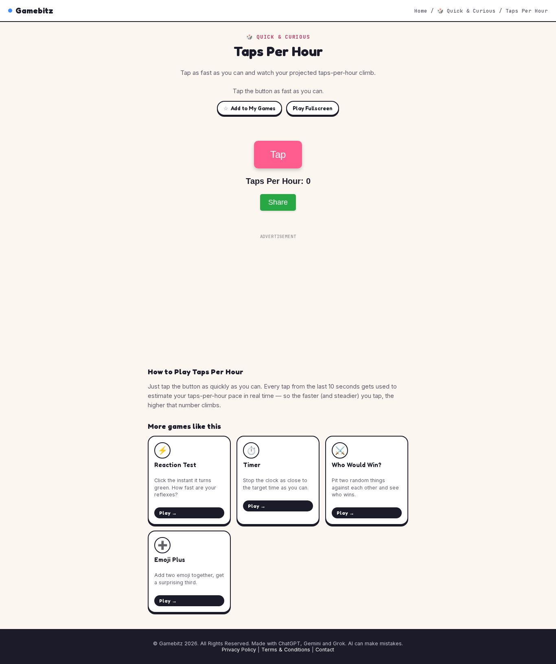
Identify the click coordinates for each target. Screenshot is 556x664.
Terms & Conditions (285, 650)
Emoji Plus (169, 560)
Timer (251, 465)
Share (278, 202)
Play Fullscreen (313, 108)
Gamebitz (34, 10)
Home (420, 10)
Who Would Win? (356, 465)
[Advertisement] (278, 299)
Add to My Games (249, 108)
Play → (168, 513)
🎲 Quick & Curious (466, 10)
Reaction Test (175, 465)
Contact (324, 650)
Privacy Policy (239, 650)
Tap (278, 154)
